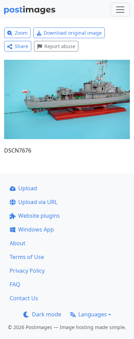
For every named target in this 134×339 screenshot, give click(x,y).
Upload (27, 188)
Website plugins (39, 215)
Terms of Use (27, 257)
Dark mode (46, 314)
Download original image (73, 33)
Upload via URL (37, 202)
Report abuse (59, 46)
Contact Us (24, 298)
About (17, 243)
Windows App (36, 229)
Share (21, 46)
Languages (92, 314)
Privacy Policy (27, 270)
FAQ (15, 284)
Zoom (21, 33)
